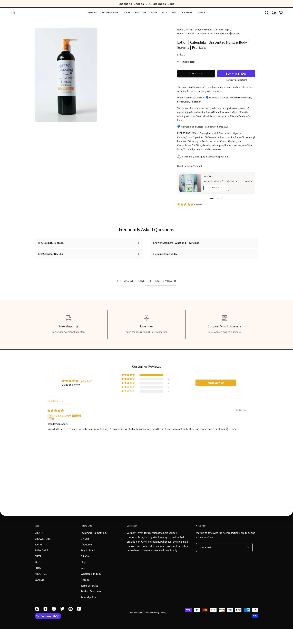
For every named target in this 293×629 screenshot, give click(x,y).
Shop (37, 526)
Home (180, 29)
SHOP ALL (40, 532)
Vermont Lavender (141, 613)
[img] (55, 410)
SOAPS (38, 544)
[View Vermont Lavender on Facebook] (53, 608)
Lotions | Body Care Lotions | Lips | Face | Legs (207, 29)
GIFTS (38, 556)
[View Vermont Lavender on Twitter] (62, 608)
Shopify (163, 613)
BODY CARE (41, 550)
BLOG (38, 568)
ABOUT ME (41, 574)
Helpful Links (86, 526)
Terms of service (89, 585)
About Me (86, 544)
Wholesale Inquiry (91, 574)
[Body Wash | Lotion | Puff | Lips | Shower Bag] (190, 183)
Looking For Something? (94, 532)
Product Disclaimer (91, 591)
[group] (146, 3)
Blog (83, 562)
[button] (110, 13)
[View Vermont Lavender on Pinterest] (70, 608)
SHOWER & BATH (44, 538)
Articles (85, 579)
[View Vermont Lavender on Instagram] (36, 608)
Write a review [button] (216, 383)
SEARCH (39, 579)
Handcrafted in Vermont (189, 166)
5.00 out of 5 (85, 381)
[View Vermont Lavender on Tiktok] (45, 608)
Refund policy (88, 597)
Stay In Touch (88, 550)
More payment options (236, 80)
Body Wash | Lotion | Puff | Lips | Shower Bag (221, 181)
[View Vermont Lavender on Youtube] (78, 608)
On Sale (85, 538)
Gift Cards (86, 556)
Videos (84, 568)
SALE (37, 562)
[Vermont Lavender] (12, 13)
